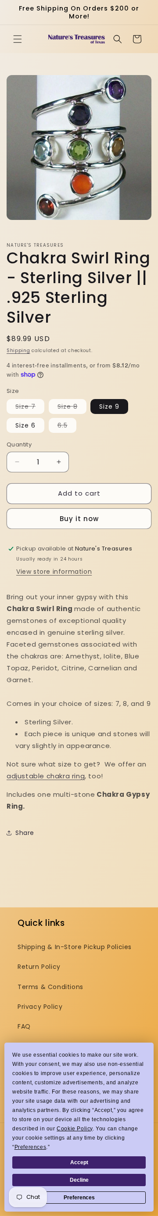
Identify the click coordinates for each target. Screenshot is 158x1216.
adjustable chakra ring (46, 776)
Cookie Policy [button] (75, 1129)
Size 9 (109, 406)
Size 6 (25, 425)
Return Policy (39, 966)
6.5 (66, 427)
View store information (54, 571)
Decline (79, 1180)
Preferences (79, 1197)
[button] (17, 39)
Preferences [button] (30, 1147)
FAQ (24, 1026)
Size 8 (71, 408)
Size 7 (29, 408)
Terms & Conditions (50, 986)
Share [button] (24, 832)
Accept (79, 1162)
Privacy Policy (40, 1006)
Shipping (18, 350)
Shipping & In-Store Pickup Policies (75, 947)
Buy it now (79, 518)
